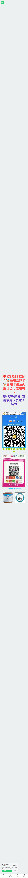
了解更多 (9, 868)
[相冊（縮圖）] (8, 498)
